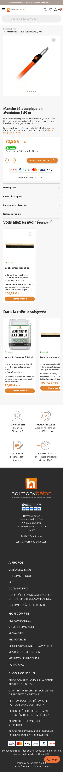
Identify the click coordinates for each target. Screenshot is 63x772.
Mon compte (18, 613)
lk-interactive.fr (42, 766)
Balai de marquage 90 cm (17, 268)
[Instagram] (27, 552)
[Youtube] (36, 552)
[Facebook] (18, 552)
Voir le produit (20, 299)
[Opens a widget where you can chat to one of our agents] (52, 759)
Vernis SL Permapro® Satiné (19, 357)
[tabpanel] (19, 266)
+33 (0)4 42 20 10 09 (31, 535)
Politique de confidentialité (35, 754)
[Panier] (59, 10)
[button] (27, 91)
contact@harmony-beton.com (31, 541)
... (21, 29)
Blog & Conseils (21, 673)
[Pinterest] (45, 552)
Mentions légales (11, 750)
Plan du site (28, 750)
